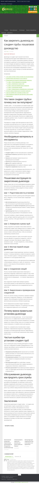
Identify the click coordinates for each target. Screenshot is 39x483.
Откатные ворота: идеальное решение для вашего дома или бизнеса (18, 443)
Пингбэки (18, 456)
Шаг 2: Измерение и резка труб (15, 83)
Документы (10, 32)
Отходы (6, 30)
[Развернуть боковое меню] (1, 35)
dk (7, 51)
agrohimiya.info (25, 482)
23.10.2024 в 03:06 (13, 459)
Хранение (3, 32)
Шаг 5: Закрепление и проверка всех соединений (20, 89)
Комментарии (9, 456)
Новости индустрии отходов (23, 1)
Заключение (9, 96)
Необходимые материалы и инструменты (16, 78)
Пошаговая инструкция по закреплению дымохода (19, 80)
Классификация (13, 30)
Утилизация (21, 30)
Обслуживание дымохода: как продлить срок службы (19, 94)
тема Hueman (14, 479)
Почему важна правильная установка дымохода (18, 90)
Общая (6, 35)
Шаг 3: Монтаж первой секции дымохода (18, 85)
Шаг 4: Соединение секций (14, 87)
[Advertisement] (19, 21)
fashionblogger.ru (18, 482)
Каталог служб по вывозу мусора (8, 1)
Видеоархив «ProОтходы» (6, 3)
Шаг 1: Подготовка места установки (16, 82)
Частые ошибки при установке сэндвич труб (17, 92)
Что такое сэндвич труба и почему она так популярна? (19, 76)
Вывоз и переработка (31, 30)
